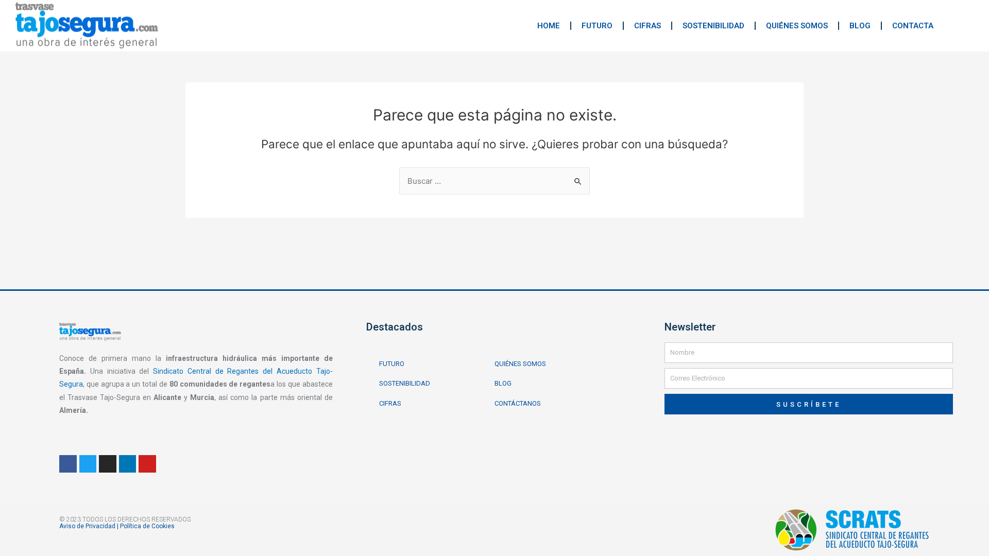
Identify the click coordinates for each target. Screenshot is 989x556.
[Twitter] (88, 464)
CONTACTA (912, 25)
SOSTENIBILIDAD (713, 25)
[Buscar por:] (494, 181)
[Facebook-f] (68, 464)
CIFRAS (647, 25)
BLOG (860, 25)
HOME (548, 25)
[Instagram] (107, 464)
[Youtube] (147, 464)
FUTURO (597, 25)
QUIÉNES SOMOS (797, 25)
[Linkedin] (128, 464)
